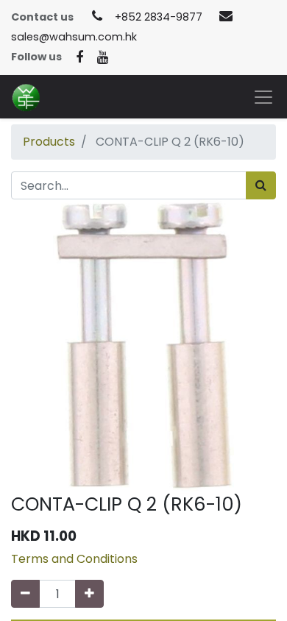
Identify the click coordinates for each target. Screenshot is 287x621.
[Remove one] (25, 594)
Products (49, 141)
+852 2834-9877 (158, 17)
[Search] (261, 185)
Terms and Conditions (74, 558)
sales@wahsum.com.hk (74, 36)
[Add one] (89, 594)
